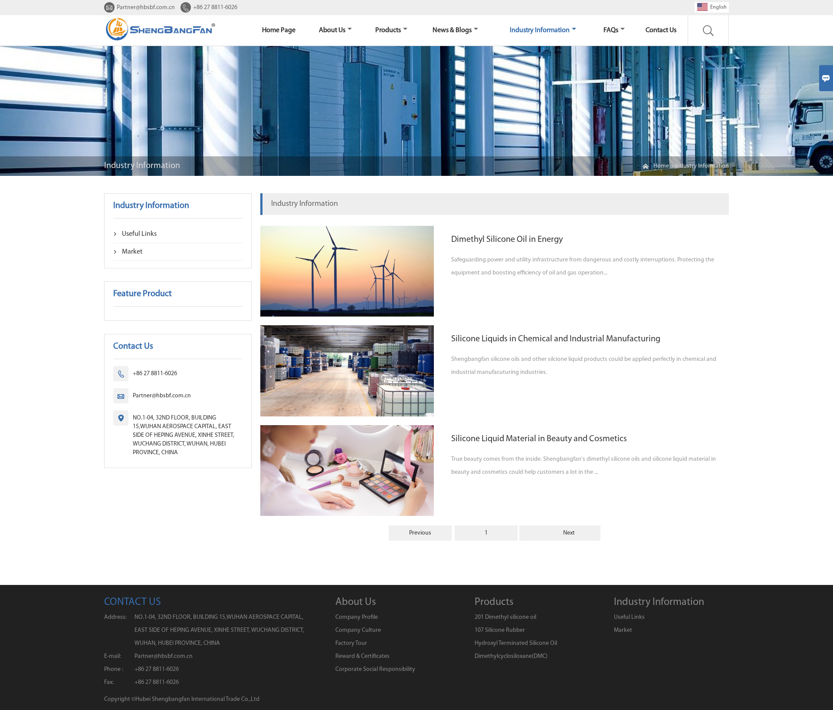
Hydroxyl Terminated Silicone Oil (516, 643)
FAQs (610, 30)
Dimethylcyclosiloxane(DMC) (511, 656)
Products (388, 30)
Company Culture (358, 630)
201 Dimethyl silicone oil (505, 617)
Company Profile (356, 617)
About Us (332, 30)
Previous (420, 533)
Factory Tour (351, 643)
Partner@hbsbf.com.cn (146, 7)
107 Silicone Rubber (500, 630)
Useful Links (139, 234)
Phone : (113, 669)
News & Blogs (452, 30)
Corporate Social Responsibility (375, 669)
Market (132, 251)
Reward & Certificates (362, 656)
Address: (115, 617)
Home (661, 166)
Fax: (109, 682)
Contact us (661, 30)
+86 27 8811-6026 (215, 7)
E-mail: (112, 656)
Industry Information (540, 30)
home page (278, 30)
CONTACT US (132, 602)
